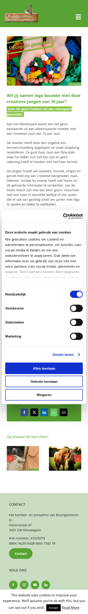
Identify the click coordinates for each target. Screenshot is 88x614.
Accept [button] (53, 608)
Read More (70, 607)
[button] (10, 458)
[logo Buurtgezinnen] (21, 6)
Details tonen (63, 355)
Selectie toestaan (44, 381)
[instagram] (24, 585)
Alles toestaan (44, 368)
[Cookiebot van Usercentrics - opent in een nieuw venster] (63, 216)
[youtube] (35, 585)
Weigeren (44, 395)
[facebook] (13, 585)
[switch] (76, 308)
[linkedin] (46, 585)
